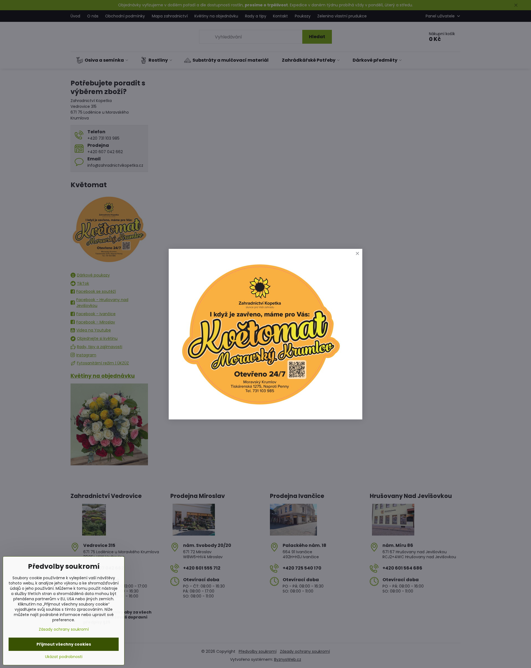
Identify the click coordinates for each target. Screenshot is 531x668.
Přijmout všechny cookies (64, 644)
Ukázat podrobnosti (63, 656)
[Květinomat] (260, 407)
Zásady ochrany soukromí (64, 629)
